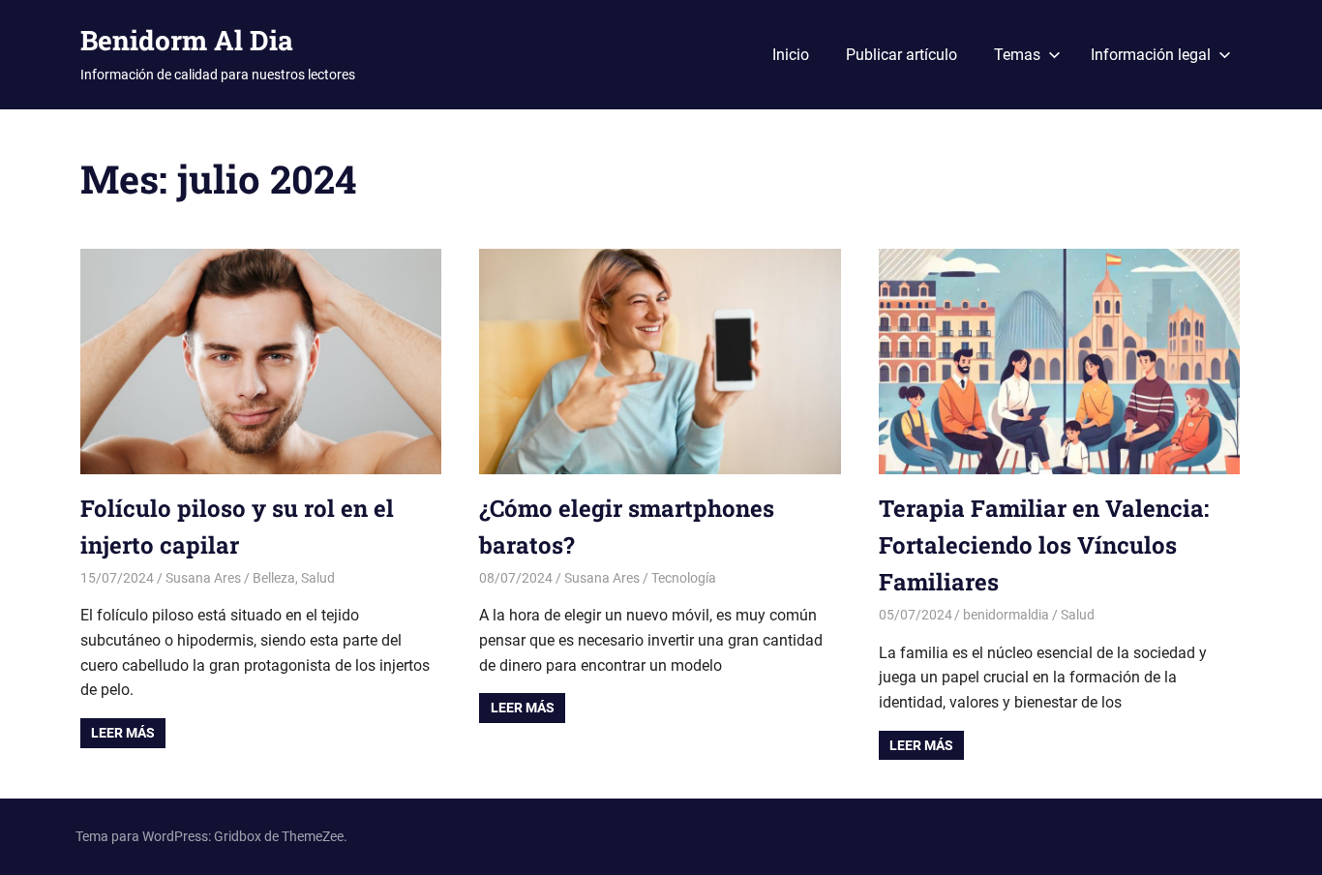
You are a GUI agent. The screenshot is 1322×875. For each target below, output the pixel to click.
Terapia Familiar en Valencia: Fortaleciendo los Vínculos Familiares (1044, 545)
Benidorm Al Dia (186, 40)
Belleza (274, 578)
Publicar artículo (901, 54)
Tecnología (683, 578)
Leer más (123, 732)
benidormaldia (1006, 614)
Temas (1017, 54)
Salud (318, 578)
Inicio (790, 54)
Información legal (1151, 54)
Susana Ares (203, 578)
